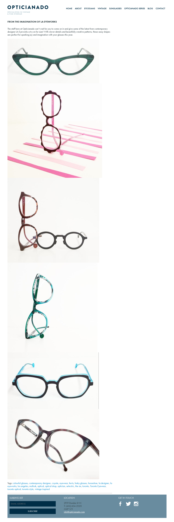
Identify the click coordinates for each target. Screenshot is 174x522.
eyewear (64, 483)
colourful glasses (20, 483)
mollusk (32, 486)
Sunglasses (115, 8)
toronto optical (14, 489)
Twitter (128, 504)
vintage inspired (42, 489)
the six (78, 486)
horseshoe (92, 483)
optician (61, 486)
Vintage (102, 8)
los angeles (23, 486)
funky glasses (81, 483)
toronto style (28, 489)
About (78, 8)
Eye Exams (89, 8)
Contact (160, 8)
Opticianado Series (134, 8)
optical (41, 486)
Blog (150, 8)
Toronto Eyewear (98, 486)
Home (69, 8)
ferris (71, 483)
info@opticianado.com (74, 511)
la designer (104, 483)
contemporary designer (40, 483)
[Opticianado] (27, 9)
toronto (85, 486)
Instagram (136, 504)
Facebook (120, 504)
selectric (70, 486)
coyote (55, 483)
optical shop (50, 486)
